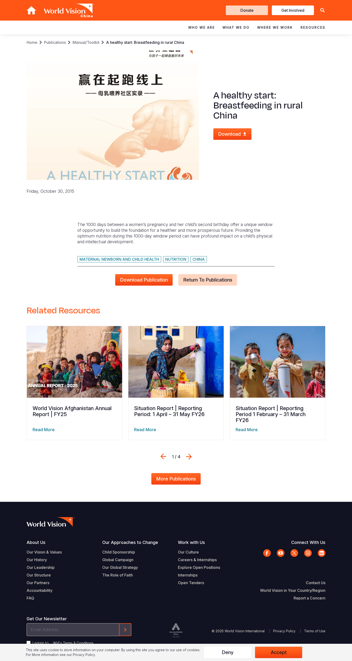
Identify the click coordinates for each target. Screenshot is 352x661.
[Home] (31, 10)
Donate (247, 10)
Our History (37, 559)
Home (32, 42)
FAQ (30, 598)
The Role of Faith (117, 575)
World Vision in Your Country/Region (292, 590)
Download (229, 134)
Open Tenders (191, 582)
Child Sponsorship (118, 552)
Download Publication (144, 280)
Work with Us (191, 542)
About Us (36, 542)
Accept (279, 652)
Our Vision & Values (44, 552)
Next (189, 456)
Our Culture (188, 552)
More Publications (176, 479)
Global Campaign (117, 559)
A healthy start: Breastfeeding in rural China (145, 42)
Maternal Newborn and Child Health (119, 259)
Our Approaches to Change (130, 542)
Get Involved (292, 10)
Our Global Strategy (120, 567)
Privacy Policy (284, 631)
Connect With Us (308, 542)
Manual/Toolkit (86, 42)
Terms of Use (314, 631)
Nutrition (175, 259)
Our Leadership (41, 567)
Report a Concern (309, 598)
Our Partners (38, 582)
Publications (55, 42)
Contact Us (315, 582)
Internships (188, 575)
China (199, 259)
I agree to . (63, 642)
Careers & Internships (197, 559)
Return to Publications (207, 280)
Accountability (39, 590)
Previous (163, 456)
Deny (227, 652)
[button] (322, 10)
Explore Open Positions (199, 567)
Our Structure (39, 575)
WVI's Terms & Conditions (73, 643)
